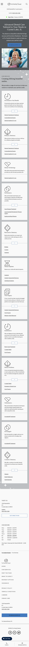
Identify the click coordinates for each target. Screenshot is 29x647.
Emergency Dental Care (10, 386)
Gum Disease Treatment (10, 209)
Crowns (6, 249)
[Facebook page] (10, 632)
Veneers (6, 474)
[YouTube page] (14, 632)
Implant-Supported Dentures (12, 278)
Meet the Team (7, 573)
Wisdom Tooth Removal (10, 315)
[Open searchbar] (26, 4)
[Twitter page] (19, 632)
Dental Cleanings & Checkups (12, 115)
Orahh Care (6, 598)
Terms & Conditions (8, 591)
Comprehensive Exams (10, 117)
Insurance (5, 583)
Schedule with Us (14, 45)
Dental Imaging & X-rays (10, 120)
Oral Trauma (8, 312)
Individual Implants (9, 280)
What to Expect (7, 576)
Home (4, 566)
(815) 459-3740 (16, 13)
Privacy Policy (7, 588)
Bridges (6, 247)
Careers (4, 595)
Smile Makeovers (9, 476)
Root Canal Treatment (10, 346)
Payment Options (8, 579)
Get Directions (14, 515)
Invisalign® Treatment (10, 416)
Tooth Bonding (8, 479)
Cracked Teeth (8, 349)
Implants (7, 252)
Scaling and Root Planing (10, 216)
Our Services (6, 569)
